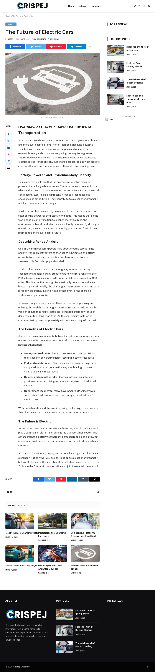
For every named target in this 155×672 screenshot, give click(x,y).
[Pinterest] (8, 154)
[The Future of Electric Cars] (52, 84)
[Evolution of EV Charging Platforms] (52, 521)
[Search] (144, 6)
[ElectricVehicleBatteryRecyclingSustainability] (19, 553)
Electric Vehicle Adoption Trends (85, 567)
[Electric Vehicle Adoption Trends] (85, 553)
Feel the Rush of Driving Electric (135, 64)
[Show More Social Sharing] (90, 46)
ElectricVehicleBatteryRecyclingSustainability (19, 565)
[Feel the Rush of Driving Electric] (115, 67)
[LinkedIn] (8, 147)
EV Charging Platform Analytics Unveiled (50, 567)
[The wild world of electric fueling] (115, 83)
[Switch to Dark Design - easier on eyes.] (148, 6)
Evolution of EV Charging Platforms (52, 534)
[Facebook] (8, 134)
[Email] (8, 167)
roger (10, 39)
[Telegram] (8, 161)
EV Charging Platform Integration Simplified (83, 534)
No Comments (40, 39)
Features (82, 6)
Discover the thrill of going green (137, 48)
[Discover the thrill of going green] (115, 50)
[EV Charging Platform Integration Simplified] (85, 521)
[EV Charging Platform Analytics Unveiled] (52, 553)
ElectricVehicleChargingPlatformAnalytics (19, 532)
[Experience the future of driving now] (115, 99)
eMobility (96, 6)
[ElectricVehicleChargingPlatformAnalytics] (19, 521)
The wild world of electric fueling (136, 81)
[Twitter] (8, 141)
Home (71, 6)
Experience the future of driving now (135, 99)
